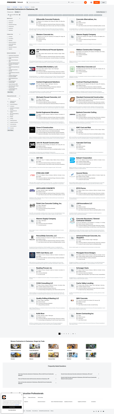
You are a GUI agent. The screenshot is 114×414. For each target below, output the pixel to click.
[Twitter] (98, 411)
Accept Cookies (12, 407)
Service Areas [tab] (40, 397)
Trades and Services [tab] (31, 397)
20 (73, 333)
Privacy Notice (28, 410)
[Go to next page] (75, 334)
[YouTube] (103, 411)
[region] (12, 403)
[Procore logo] (11, 2)
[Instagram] (100, 411)
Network (20, 2)
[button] (7, 20)
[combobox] (77, 2)
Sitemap (52, 410)
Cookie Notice (17, 404)
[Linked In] (93, 411)
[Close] (21, 394)
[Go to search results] (19, 98)
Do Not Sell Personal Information (44, 410)
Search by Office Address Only (14, 15)
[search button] (85, 2)
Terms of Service (35, 410)
